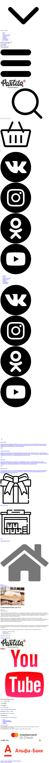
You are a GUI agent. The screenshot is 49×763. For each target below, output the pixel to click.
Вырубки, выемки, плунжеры (28, 461)
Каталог (4, 275)
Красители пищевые (23, 445)
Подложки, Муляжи (39, 452)
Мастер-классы (6, 35)
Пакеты (4, 454)
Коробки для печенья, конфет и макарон (26, 452)
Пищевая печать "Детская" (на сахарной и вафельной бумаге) (13, 470)
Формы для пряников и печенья (15, 461)
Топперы (19, 455)
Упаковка (2, 540)
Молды (7, 461)
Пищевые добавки (4, 444)
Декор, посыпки (7, 445)
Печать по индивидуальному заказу (10, 472)
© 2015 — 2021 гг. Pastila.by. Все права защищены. (10, 760)
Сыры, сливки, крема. (29, 444)
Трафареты (23, 462)
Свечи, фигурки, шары (25, 455)
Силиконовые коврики (16, 462)
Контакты (5, 37)
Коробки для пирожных (13, 452)
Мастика (13, 444)
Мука (10, 446)
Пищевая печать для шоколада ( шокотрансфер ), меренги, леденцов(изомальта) (20, 471)
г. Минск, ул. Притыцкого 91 (6, 42)
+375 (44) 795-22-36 (4, 717)
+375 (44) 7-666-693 (4, 709)
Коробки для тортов (4, 452)
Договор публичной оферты (6, 761)
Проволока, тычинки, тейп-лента (21, 463)
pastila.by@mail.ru (12, 709)
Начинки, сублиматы (15, 445)
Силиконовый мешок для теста (6, 586)
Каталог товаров (3, 585)
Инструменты (3, 461)
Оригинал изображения (5, 637)
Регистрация (5, 40)
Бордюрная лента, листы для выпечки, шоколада (33, 454)
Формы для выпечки (7, 462)
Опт (4, 33)
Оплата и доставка (6, 34)
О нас (4, 32)
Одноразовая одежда (32, 463)
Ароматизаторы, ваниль (38, 444)
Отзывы (4, 36)
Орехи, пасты (6, 446)
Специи (9, 444)
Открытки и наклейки (12, 455)
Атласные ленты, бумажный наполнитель (14, 454)
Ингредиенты (7, 540)
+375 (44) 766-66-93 (4, 47)
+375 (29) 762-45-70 (13, 717)
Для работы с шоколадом (30, 462)
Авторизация (5, 38)
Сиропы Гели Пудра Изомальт (18, 446)
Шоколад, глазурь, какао (20, 444)
